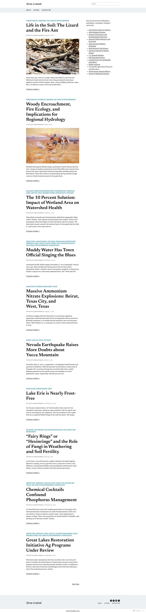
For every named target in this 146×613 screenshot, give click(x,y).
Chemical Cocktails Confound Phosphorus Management (51, 495)
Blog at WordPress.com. (73, 611)
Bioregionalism (31, 99)
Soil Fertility (39, 430)
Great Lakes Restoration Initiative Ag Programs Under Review (50, 545)
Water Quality (60, 193)
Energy (28, 340)
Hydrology (42, 99)
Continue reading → (33, 89)
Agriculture (30, 241)
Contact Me (46, 10)
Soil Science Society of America (100, 30)
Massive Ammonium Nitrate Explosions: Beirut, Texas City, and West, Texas (52, 299)
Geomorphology (60, 191)
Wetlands (70, 193)
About (28, 10)
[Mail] (119, 601)
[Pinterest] (111, 601)
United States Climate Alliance (99, 71)
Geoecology (42, 20)
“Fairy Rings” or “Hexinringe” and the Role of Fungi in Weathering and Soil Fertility (52, 444)
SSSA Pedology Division (97, 32)
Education (30, 191)
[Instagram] (114, 601)
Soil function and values (66, 243)
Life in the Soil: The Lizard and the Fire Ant (52, 28)
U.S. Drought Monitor (96, 55)
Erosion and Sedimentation (44, 191)
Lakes (28, 193)
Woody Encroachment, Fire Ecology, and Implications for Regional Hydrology (48, 112)
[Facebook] (116, 601)
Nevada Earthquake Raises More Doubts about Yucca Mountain (52, 350)
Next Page (75, 584)
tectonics (47, 340)
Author (36, 10)
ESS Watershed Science (97, 58)
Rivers (52, 193)
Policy (40, 193)
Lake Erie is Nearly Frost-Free (51, 396)
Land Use (34, 193)
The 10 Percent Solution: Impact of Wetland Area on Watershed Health (52, 203)
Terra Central (33, 3)
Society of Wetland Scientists (99, 74)
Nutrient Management (44, 286)
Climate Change (31, 20)
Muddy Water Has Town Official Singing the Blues (51, 252)
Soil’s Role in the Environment (58, 20)
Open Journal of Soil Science (98, 48)
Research (49, 99)
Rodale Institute (94, 64)
